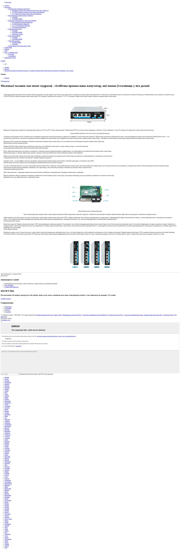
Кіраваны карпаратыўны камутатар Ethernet (22, 20)
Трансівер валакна (14, 41)
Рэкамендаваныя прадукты (44, 315)
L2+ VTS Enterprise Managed (21, 25)
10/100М (14, 17)
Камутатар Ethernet (14, 36)
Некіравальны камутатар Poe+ (72, 315)
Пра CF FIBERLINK (11, 52)
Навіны (6, 49)
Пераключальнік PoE (15, 29)
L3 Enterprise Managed (19, 27)
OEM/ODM (8, 47)
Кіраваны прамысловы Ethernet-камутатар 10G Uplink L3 (30, 10)
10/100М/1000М (17, 19)
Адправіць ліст (5, 320)
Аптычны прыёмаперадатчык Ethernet (94, 315)
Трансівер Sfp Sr (168, 315)
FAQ (6, 51)
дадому (6, 5)
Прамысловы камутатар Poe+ (153, 315)
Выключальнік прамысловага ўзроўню (20, 15)
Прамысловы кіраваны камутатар (19, 9)
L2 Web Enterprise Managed (20, 24)
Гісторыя (11, 54)
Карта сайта (58, 315)
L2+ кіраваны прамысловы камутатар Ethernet (26, 14)
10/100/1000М (16, 42)
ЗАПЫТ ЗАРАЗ (6, 299)
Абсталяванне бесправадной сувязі (19, 46)
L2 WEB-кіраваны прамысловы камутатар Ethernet (28, 12)
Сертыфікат (12, 56)
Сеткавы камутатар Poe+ (115, 315)
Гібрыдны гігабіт (17, 34)
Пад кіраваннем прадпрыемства (22, 22)
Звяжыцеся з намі (10, 58)
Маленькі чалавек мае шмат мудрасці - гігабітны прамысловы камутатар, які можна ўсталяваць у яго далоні (38, 70)
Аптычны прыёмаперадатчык (133, 315)
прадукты (7, 7)
